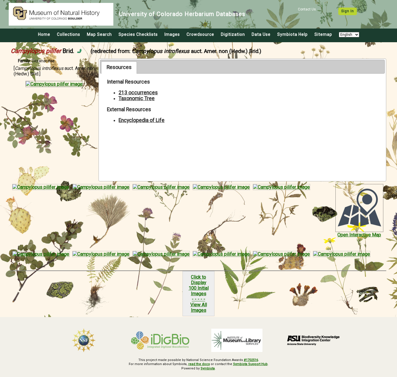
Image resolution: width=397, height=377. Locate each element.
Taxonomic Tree (137, 98)
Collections (68, 34)
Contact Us (307, 9)
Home (44, 34)
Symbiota (208, 368)
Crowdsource (200, 34)
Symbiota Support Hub (250, 364)
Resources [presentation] (119, 67)
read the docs (199, 364)
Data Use (261, 34)
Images (172, 34)
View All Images (198, 307)
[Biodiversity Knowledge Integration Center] (314, 340)
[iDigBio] (160, 340)
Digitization (233, 34)
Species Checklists (138, 34)
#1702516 (251, 360)
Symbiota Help (292, 34)
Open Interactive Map (359, 235)
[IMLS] (237, 340)
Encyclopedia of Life (141, 120)
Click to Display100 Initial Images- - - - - (199, 288)
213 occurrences (138, 92)
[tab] (119, 67)
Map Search (99, 34)
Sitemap (323, 34)
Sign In (347, 11)
